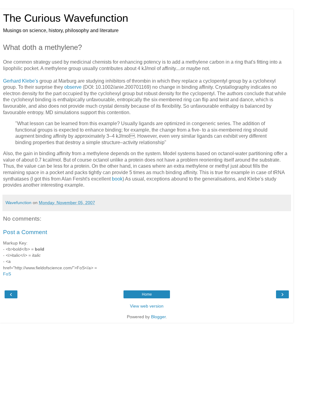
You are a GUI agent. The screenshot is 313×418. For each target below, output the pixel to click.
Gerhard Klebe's (20, 81)
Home (147, 294)
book (117, 178)
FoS (7, 273)
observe (73, 87)
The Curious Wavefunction (65, 18)
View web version (147, 306)
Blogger (158, 316)
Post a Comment (25, 232)
